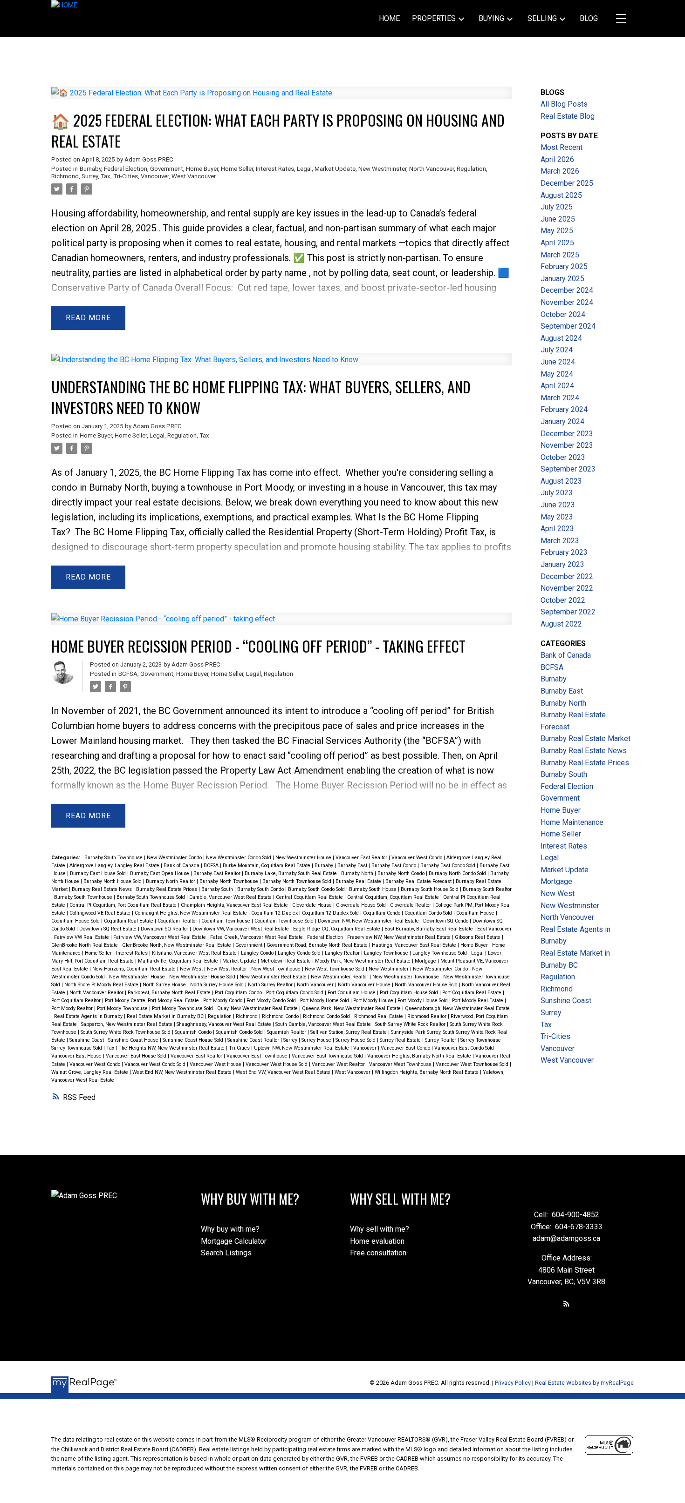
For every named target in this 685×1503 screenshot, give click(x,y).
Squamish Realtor (287, 1032)
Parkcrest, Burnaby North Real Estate (170, 993)
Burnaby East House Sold (98, 873)
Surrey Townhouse (481, 1040)
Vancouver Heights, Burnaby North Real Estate (420, 1056)
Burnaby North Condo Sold (458, 873)
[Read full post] (281, 98)
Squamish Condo (194, 1032)
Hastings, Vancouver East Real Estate (415, 945)
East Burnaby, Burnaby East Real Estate (429, 929)
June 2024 (558, 361)
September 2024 (568, 326)
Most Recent (561, 147)
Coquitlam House (476, 913)
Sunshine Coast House (134, 1040)
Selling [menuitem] (542, 18)
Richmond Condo (281, 1016)
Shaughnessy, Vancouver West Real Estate (225, 1024)
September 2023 (568, 469)
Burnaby (90, 168)
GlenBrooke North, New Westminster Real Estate (177, 945)
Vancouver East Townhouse (257, 1056)
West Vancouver (193, 176)
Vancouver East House (77, 1056)
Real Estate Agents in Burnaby (89, 1016)
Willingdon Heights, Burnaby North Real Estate (427, 1072)
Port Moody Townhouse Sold (183, 1008)
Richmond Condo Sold (327, 1016)
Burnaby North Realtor (171, 881)
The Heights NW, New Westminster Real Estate (172, 1048)
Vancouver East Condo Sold (464, 1048)
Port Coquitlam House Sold (409, 993)
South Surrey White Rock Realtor (411, 1024)
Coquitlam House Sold (76, 921)
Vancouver (155, 176)
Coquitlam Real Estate (129, 921)
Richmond (65, 176)
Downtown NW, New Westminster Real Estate (369, 921)
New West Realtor (227, 969)
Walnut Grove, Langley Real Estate (90, 1072)
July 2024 (557, 349)
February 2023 (564, 552)
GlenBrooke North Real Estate (85, 945)
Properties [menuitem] (434, 18)
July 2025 (557, 206)
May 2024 (557, 374)
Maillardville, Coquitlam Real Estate (178, 961)
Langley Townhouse (387, 953)
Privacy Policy (513, 1382)
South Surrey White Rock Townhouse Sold (126, 1032)
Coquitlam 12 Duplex (275, 913)
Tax (105, 176)
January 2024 (562, 421)
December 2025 (567, 183)
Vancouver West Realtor (339, 1064)
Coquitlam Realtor (178, 921)
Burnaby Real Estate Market (585, 738)
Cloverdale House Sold (361, 905)
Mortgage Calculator (234, 1241)
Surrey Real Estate (401, 1040)
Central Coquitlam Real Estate (310, 897)
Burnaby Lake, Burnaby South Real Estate (291, 873)
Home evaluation (377, 1241)
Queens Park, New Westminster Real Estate (352, 1008)
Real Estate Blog (568, 116)
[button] (566, 1303)
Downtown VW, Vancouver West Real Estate (241, 929)
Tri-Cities (125, 176)
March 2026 (560, 171)
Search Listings (226, 1252)
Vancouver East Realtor (362, 858)
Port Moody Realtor (72, 1008)
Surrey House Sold (356, 1040)
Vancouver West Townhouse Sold (473, 1064)
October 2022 (563, 600)
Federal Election (125, 168)
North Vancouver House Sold (427, 985)
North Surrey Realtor (271, 985)
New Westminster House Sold (203, 977)
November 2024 (567, 302)
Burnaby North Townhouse (229, 881)
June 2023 (558, 504)
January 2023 (562, 564)
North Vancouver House (365, 985)
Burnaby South (217, 889)
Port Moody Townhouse (123, 1008)
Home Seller (237, 168)
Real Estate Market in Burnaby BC (166, 1016)
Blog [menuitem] (589, 18)
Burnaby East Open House (160, 873)
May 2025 (557, 230)
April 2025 (557, 242)
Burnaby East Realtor (217, 873)
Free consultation (378, 1252)
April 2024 (557, 385)
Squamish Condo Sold (240, 1032)
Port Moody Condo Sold (272, 1001)
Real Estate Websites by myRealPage (584, 1382)
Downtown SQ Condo (446, 921)
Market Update (335, 168)
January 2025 (562, 278)
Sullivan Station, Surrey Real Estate (349, 1032)
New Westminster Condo (175, 858)
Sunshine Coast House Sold (194, 1040)
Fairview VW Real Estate (82, 937)
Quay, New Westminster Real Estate (258, 1008)
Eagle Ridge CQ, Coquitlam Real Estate (337, 929)
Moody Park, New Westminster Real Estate (363, 961)
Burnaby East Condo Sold (448, 866)
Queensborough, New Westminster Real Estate (457, 1008)
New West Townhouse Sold (335, 969)
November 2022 (567, 588)
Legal (304, 168)
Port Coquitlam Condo (239, 993)
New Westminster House (304, 858)
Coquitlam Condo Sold (428, 913)
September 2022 (568, 611)
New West (192, 969)
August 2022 (561, 624)
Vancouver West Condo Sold (155, 1064)
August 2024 (561, 338)
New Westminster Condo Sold (239, 858)
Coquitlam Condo (382, 913)
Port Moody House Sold (423, 1001)
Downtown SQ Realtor (165, 929)
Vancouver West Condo (417, 858)
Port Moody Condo (223, 1001)
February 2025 (564, 266)
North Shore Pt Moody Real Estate (102, 985)
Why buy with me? (230, 1229)
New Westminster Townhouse (406, 977)
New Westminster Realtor (340, 977)
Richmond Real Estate (379, 1016)
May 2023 (557, 516)
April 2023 (557, 528)
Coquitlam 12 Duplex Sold (331, 913)
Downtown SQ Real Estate (108, 929)
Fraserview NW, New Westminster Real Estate (399, 937)
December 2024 (567, 290)
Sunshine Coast (87, 1040)
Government (166, 168)
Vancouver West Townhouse (401, 1064)
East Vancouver (494, 929)
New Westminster (382, 168)
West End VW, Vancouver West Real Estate (284, 1072)
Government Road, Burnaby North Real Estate (318, 945)
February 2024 (564, 409)
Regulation (471, 168)
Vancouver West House (216, 1064)
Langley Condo (258, 953)
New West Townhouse (276, 969)
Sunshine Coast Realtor (254, 1040)
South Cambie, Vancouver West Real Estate (323, 1024)
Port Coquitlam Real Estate (472, 993)
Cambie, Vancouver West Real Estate (231, 897)
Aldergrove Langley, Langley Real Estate (115, 866)
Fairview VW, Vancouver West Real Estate (160, 937)
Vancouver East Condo (406, 1048)
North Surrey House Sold (217, 985)
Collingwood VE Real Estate (100, 913)
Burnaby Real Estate (359, 881)
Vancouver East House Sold (137, 1056)
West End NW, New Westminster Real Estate (182, 1072)
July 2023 (557, 492)
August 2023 (561, 481)
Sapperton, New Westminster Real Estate (127, 1024)
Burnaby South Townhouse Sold (151, 897)
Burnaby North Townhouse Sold (297, 881)
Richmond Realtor (427, 1016)
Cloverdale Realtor (411, 905)
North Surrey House (165, 985)
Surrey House (317, 1040)
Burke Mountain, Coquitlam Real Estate (267, 866)
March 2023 (560, 540)
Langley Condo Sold (300, 953)
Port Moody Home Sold (325, 1001)
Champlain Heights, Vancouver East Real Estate (235, 905)
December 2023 (567, 433)
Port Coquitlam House (352, 993)
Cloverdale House (312, 905)
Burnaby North (358, 873)
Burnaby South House (373, 889)
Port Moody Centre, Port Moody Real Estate (152, 1001)
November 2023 (567, 445)
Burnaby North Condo (401, 873)
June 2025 (558, 219)
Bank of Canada (182, 866)
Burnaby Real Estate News (102, 889)
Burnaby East (353, 866)
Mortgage (426, 961)
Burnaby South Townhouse (114, 858)
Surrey (90, 176)
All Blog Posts (564, 104)
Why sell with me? (379, 1229)
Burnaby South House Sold (430, 889)
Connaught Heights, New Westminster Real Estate (191, 913)
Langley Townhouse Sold (440, 953)
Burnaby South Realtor (487, 889)
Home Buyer (202, 168)
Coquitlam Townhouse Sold (284, 921)
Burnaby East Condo (394, 866)
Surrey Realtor (441, 1040)
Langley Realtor (343, 953)
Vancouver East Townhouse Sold (328, 1056)
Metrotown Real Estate (286, 961)
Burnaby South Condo (261, 889)
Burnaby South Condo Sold (317, 889)
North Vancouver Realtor (97, 993)
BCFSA (127, 673)
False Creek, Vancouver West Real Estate (257, 937)
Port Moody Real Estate (478, 1001)
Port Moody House (374, 1001)
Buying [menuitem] (491, 18)
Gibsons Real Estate (478, 937)
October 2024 (563, 314)
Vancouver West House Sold (277, 1064)
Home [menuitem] (389, 18)
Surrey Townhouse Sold (77, 1048)
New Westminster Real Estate (274, 977)
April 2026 (557, 159)
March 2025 (560, 254)
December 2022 (567, 576)
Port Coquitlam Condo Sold (295, 993)
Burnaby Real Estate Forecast (419, 881)
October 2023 (563, 457)
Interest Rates (275, 168)
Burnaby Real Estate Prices (167, 889)
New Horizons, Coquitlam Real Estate (134, 969)
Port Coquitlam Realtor (76, 1001)
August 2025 (561, 195)
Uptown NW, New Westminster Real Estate (302, 1048)
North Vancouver (431, 168)
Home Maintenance (572, 822)
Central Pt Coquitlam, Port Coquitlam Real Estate (123, 905)
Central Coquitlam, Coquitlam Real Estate (393, 897)
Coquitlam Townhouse (226, 921)
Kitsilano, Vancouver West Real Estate (195, 953)
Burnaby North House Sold (113, 881)
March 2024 (560, 397)
